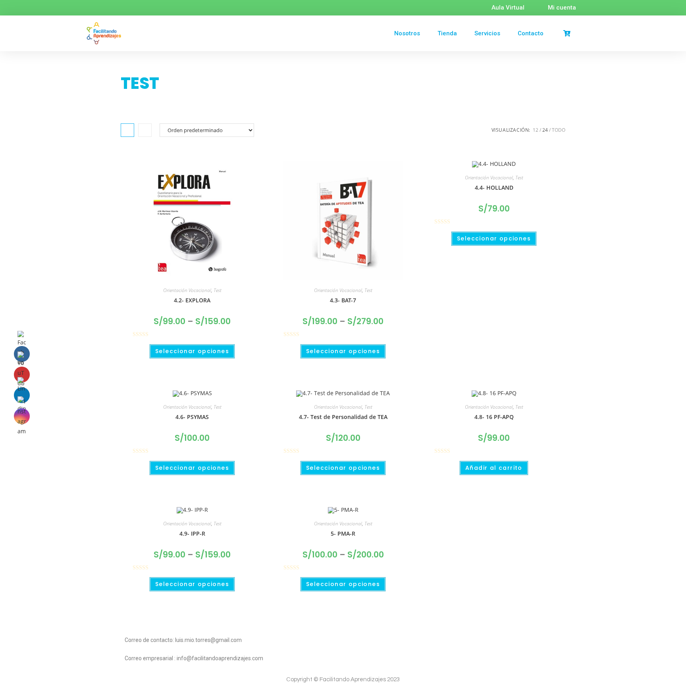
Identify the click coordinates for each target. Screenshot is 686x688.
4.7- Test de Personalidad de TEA (343, 417)
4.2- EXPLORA (192, 300)
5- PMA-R (343, 533)
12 (535, 130)
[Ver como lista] (145, 130)
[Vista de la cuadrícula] (127, 130)
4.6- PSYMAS (192, 417)
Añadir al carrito (493, 468)
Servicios (487, 33)
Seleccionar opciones (192, 351)
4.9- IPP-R (192, 533)
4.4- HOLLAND (494, 187)
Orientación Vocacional (187, 290)
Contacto (530, 33)
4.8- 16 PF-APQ (494, 417)
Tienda (447, 33)
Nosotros (407, 33)
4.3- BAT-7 (343, 300)
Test (218, 290)
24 (545, 130)
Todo (558, 130)
